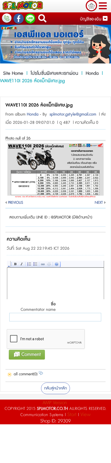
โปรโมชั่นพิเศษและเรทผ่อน (54, 73)
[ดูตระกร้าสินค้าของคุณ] (91, 5)
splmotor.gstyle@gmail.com (73, 114)
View (86, 414)
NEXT (99, 202)
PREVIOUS (15, 202)
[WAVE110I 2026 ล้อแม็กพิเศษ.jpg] (55, 196)
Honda (92, 73)
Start (72, 414)
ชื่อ (38, 307)
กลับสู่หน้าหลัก (55, 388)
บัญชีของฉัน (91, 19)
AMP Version (55, 402)
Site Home (13, 73)
